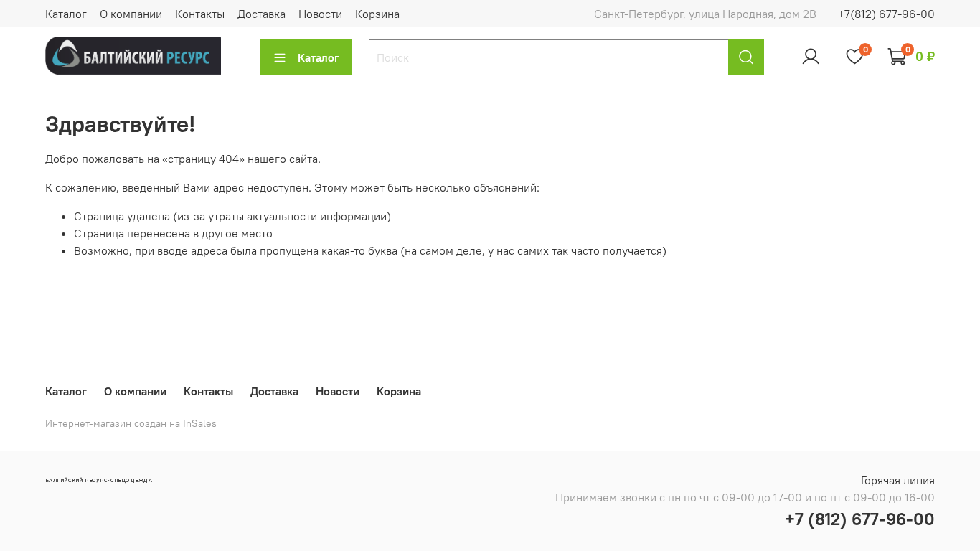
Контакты (200, 13)
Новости (320, 13)
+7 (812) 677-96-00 (860, 518)
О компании (131, 13)
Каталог (66, 13)
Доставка (261, 13)
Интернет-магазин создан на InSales (131, 423)
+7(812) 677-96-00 (886, 13)
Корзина (377, 13)
